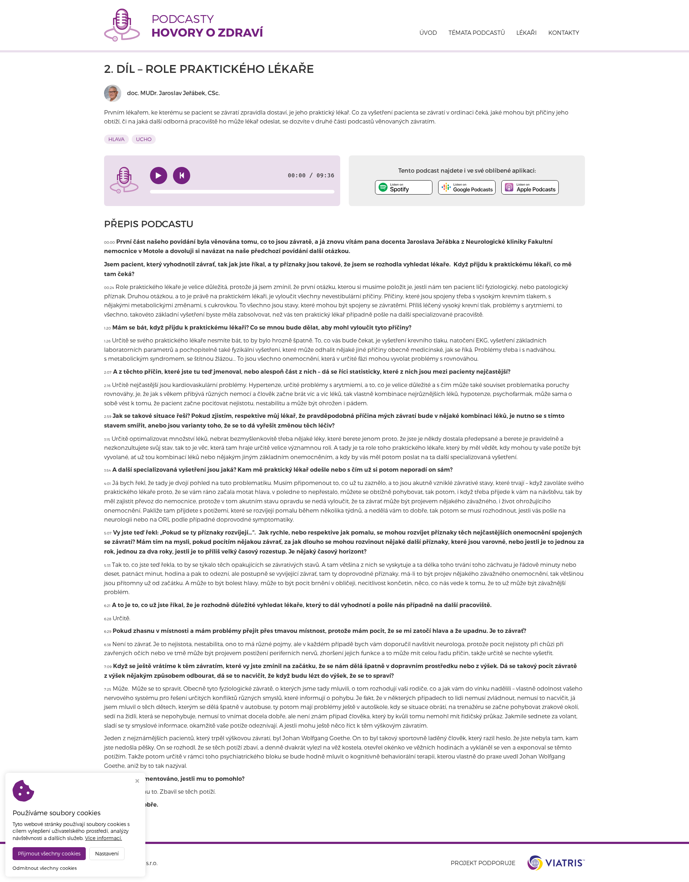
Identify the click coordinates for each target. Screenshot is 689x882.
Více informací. (103, 838)
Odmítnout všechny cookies (45, 868)
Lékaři (526, 32)
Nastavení (107, 853)
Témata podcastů (477, 32)
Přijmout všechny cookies (49, 853)
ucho (143, 139)
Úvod (428, 32)
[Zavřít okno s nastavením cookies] (137, 781)
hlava (116, 139)
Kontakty (563, 32)
